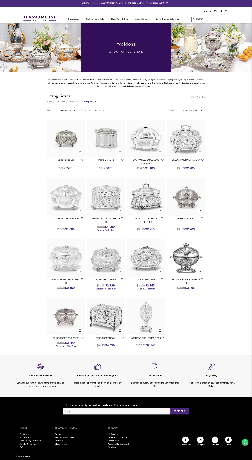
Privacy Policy (114, 441)
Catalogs (112, 447)
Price (83, 110)
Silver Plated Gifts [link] (119, 19)
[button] (222, 11)
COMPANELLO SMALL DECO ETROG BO (146, 161)
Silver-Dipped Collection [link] (167, 19)
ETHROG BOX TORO (106, 280)
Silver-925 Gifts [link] (142, 19)
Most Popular (190, 110)
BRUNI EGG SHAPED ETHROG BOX (186, 281)
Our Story (24, 434)
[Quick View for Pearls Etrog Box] (120, 152)
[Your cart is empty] (226, 11)
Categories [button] (73, 19)
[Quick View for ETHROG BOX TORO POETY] (80, 330)
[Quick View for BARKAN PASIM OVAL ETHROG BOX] (80, 272)
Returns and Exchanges (65, 437)
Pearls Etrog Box (106, 160)
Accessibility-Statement (118, 444)
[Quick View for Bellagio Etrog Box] (80, 152)
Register (179, 411)
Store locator (26, 437)
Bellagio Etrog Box (66, 160)
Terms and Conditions (117, 437)
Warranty (59, 441)
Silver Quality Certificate (30, 441)
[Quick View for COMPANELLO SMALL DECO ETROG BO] (160, 152)
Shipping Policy (61, 444)
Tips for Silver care (28, 444)
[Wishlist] (82, 160)
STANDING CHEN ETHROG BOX (146, 338)
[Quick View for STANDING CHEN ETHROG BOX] (160, 330)
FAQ (21, 447)
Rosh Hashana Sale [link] (94, 19)
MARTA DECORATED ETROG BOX (106, 220)
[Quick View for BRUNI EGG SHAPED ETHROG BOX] (200, 272)
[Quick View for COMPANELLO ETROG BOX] (80, 211)
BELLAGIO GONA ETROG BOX (186, 160)
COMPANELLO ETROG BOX (66, 219)
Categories (60, 102)
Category (66, 110)
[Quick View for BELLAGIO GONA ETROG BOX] (200, 152)
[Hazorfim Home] (39, 18)
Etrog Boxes (90, 102)
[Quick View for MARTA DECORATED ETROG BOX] (120, 211)
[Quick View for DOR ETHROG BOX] (160, 272)
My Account (113, 434)
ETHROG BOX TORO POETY (65, 338)
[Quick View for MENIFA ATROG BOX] (200, 211)
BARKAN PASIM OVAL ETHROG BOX (65, 281)
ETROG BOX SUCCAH (106, 338)
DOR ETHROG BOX (146, 280)
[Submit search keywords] (194, 19)
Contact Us (60, 434)
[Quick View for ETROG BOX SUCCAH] (120, 330)
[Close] (203, 4)
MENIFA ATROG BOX (186, 219)
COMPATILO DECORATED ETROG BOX (146, 220)
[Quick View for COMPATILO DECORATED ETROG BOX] (160, 211)
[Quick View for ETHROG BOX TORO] (120, 272)
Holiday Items (75, 102)
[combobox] (210, 19)
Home (49, 102)
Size (97, 110)
